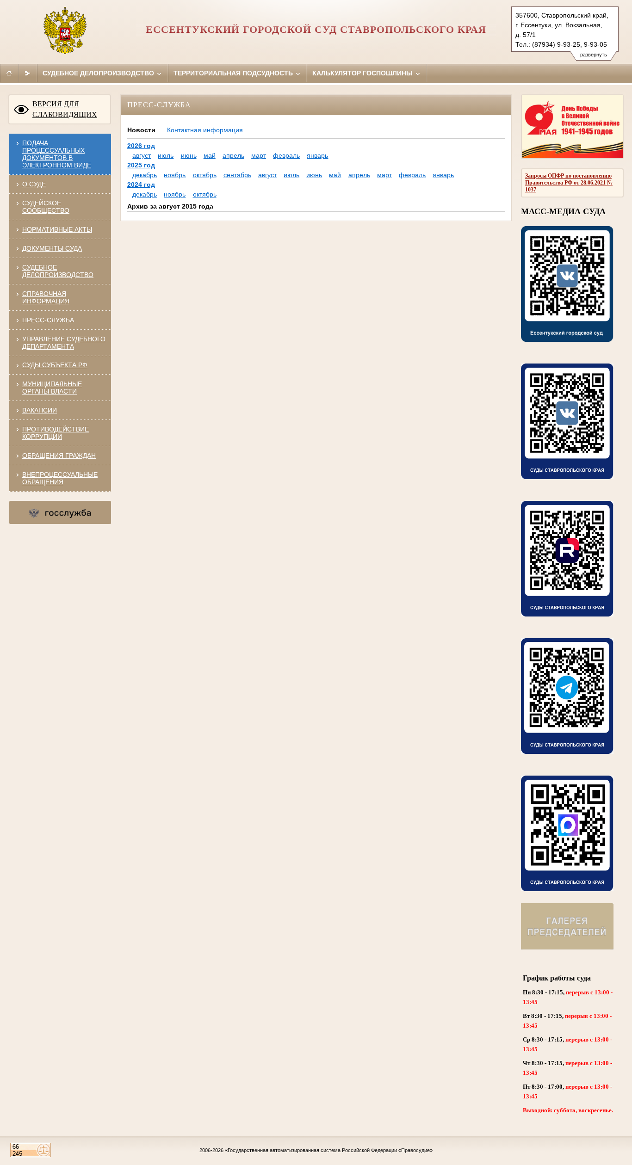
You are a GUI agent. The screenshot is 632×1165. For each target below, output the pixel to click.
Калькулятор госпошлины (363, 73)
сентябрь (237, 175)
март (258, 155)
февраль (286, 155)
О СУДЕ (34, 184)
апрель (233, 155)
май (210, 155)
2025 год (141, 165)
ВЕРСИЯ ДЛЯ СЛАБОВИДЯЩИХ (64, 109)
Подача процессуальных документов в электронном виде (56, 154)
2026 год (141, 145)
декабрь (144, 175)
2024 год (141, 184)
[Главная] (9, 73)
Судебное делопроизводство (99, 73)
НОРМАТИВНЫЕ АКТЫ (57, 229)
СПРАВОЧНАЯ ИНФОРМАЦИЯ (45, 297)
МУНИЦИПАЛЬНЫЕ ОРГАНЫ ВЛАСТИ (52, 387)
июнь (189, 155)
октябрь (205, 175)
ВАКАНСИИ (39, 410)
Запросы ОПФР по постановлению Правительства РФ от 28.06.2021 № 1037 (569, 183)
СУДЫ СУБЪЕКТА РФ (54, 365)
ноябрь (175, 175)
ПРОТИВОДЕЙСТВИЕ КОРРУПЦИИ (55, 432)
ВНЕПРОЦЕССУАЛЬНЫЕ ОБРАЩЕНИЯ (60, 478)
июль (165, 155)
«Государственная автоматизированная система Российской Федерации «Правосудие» (329, 1150)
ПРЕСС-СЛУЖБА (48, 320)
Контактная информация (205, 130)
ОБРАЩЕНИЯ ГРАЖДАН (59, 455)
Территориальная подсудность (234, 73)
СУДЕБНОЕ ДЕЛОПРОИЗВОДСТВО (57, 271)
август (141, 155)
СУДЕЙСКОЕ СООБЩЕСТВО (45, 206)
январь (317, 155)
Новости (141, 130)
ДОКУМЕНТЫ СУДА (52, 248)
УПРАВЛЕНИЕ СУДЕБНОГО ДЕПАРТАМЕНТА (63, 342)
